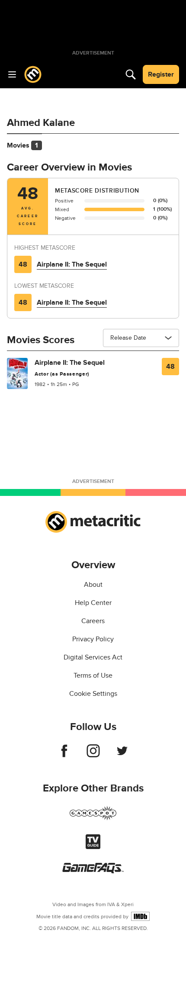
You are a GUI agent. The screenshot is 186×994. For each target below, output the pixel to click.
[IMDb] (140, 916)
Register (161, 74)
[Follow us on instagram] (93, 755)
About (93, 584)
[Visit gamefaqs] (93, 871)
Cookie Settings (93, 693)
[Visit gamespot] (93, 818)
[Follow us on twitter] (122, 755)
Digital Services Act (93, 657)
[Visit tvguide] (93, 847)
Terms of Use (93, 675)
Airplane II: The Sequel (72, 264)
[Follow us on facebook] (64, 755)
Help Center (93, 602)
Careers (93, 621)
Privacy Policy (93, 639)
